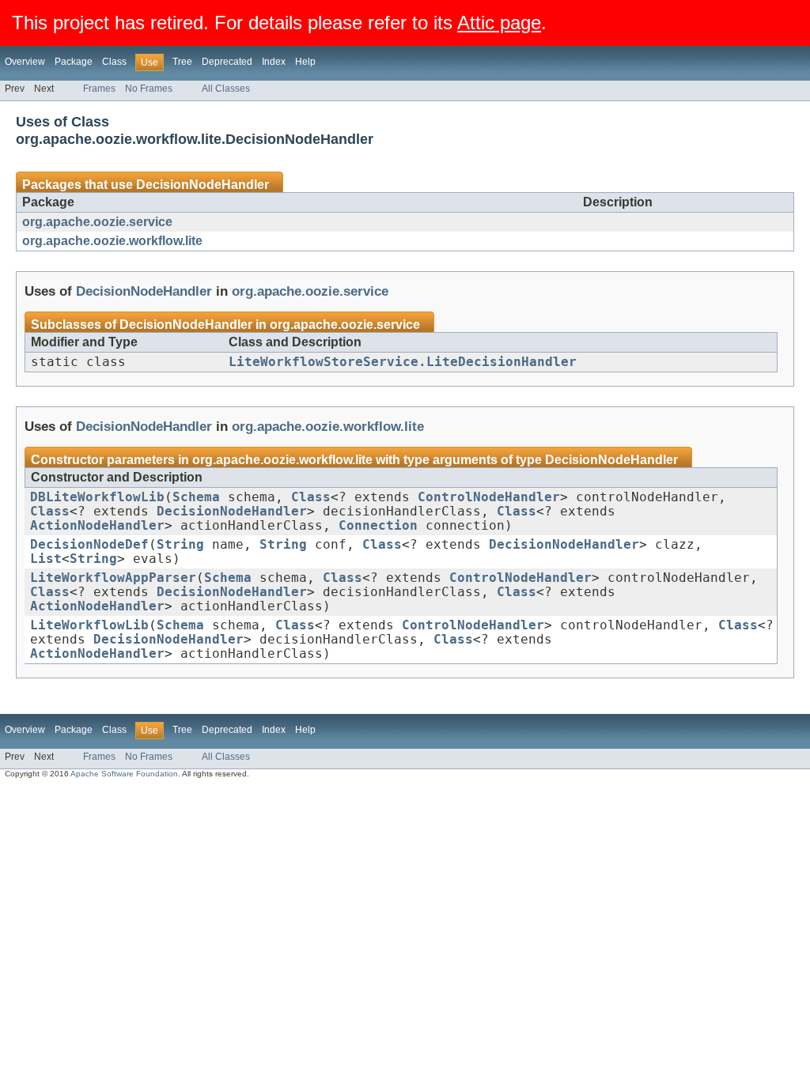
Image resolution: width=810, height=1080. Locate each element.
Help (305, 61)
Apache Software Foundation (124, 773)
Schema (196, 497)
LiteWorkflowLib (89, 625)
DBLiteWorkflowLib (97, 497)
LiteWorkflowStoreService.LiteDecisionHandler (403, 362)
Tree (182, 61)
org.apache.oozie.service (97, 221)
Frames (99, 88)
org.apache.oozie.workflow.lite (112, 240)
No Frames (148, 88)
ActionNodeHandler (97, 526)
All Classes (226, 88)
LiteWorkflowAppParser (113, 578)
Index (274, 61)
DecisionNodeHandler (202, 184)
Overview (25, 61)
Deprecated (227, 61)
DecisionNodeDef (89, 545)
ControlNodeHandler (489, 497)
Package (74, 61)
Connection (378, 526)
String (180, 545)
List (46, 559)
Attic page (499, 22)
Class (114, 61)
